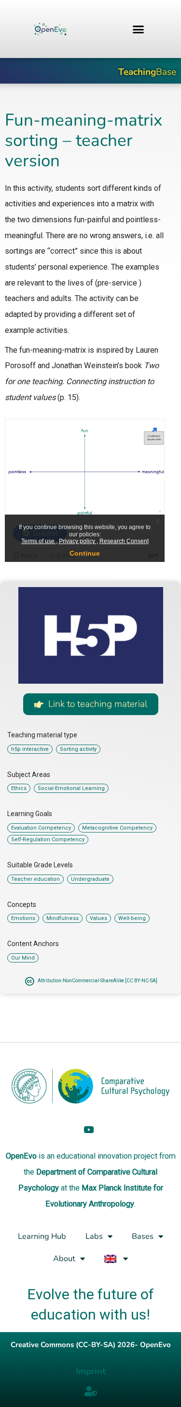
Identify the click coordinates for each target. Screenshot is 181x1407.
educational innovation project (106, 1156)
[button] (138, 29)
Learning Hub (42, 1236)
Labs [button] (94, 1236)
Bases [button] (142, 1236)
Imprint (91, 1371)
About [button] (64, 1258)
